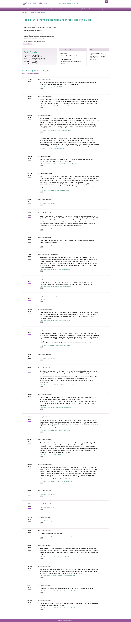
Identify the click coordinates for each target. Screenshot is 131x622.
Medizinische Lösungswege (51, 8)
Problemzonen (40, 8)
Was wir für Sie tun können (29, 8)
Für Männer (91, 8)
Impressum (60, 620)
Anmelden (99, 8)
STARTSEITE (25, 12)
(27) (37, 63)
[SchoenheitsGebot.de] (36, 3)
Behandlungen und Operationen (73, 8)
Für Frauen (84, 8)
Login (106, 1)
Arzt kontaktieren (27, 43)
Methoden (62, 8)
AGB (72, 620)
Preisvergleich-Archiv (35, 12)
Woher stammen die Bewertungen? (30, 73)
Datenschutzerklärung (67, 620)
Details (41, 88)
